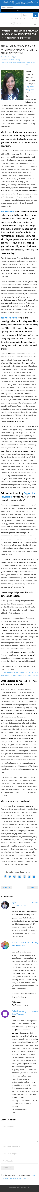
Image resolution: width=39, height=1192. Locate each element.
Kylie (14, 902)
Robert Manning (19, 1011)
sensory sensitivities (24, 65)
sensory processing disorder (9, 65)
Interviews (5, 60)
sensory (33, 62)
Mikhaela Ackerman (24, 62)
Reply (36, 903)
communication (13, 62)
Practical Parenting (14, 60)
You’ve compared (9, 317)
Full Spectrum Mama (21, 942)
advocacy (5, 62)
